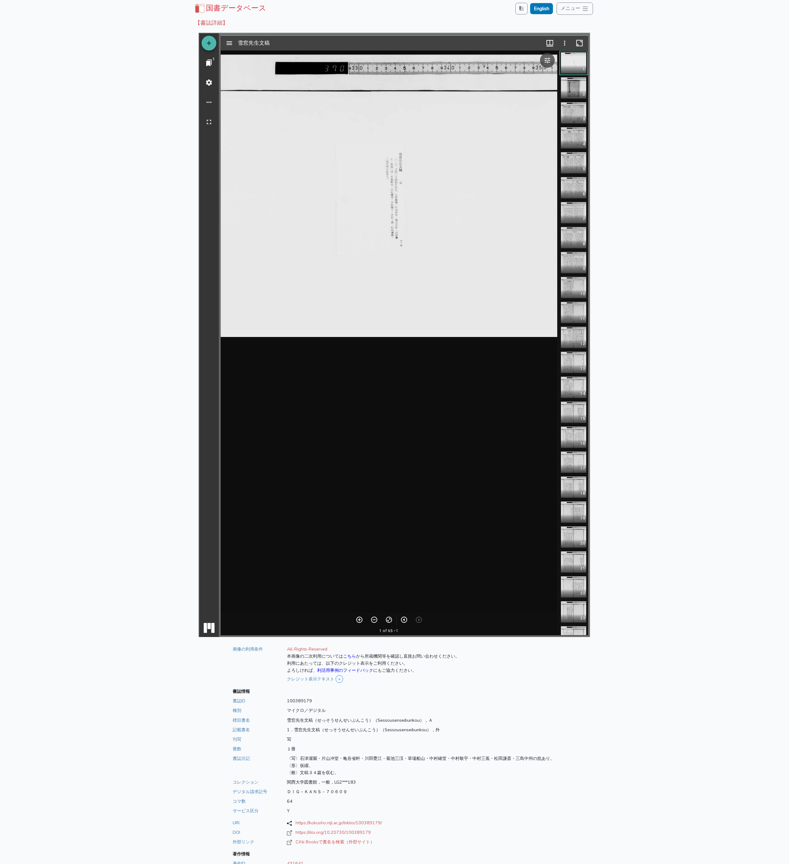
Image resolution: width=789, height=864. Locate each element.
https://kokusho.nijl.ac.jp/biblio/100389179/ (339, 823)
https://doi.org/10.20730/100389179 (333, 832)
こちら (349, 656)
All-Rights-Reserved (307, 649)
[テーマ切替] (521, 8)
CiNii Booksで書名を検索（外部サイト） (335, 842)
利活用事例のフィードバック (345, 670)
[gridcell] (230, 8)
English (541, 8)
